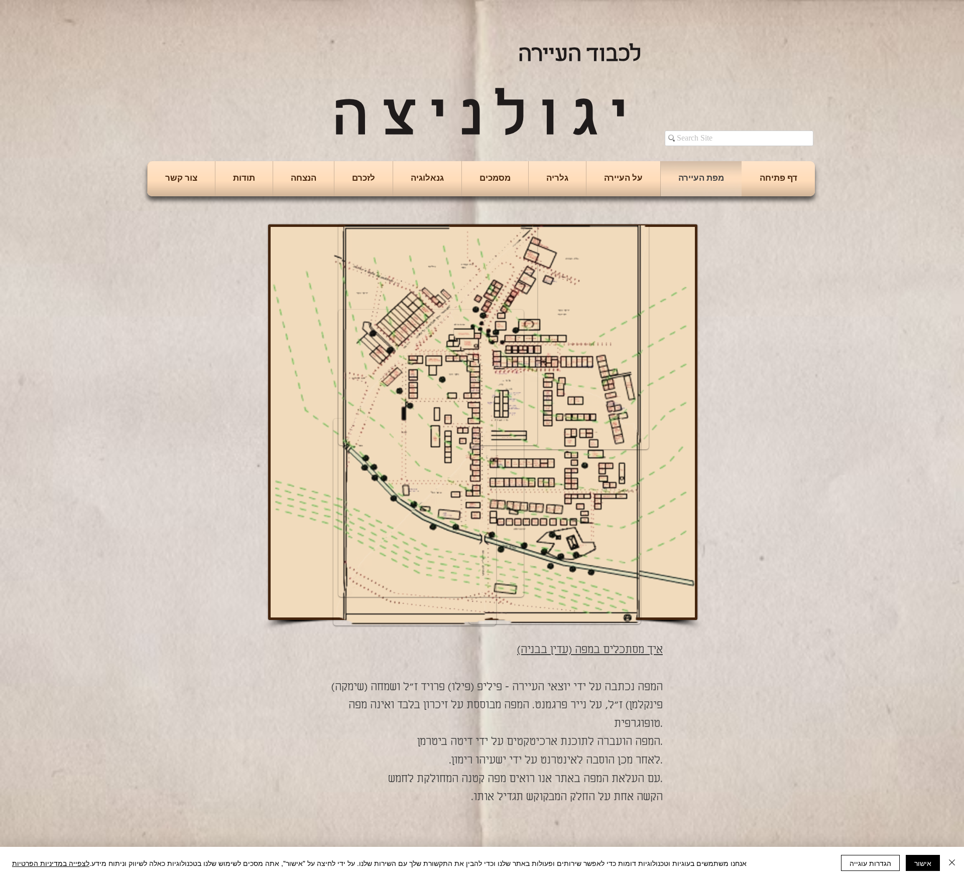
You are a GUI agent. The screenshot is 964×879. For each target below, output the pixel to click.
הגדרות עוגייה (870, 863)
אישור (922, 863)
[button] (623, 178)
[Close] (952, 863)
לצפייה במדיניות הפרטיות (50, 863)
